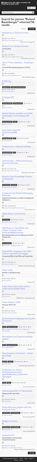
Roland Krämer (19, 245)
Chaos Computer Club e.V (11, 458)
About (21, 458)
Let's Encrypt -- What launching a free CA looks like (17, 162)
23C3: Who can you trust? (28, 58)
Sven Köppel (19, 448)
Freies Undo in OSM (11, 302)
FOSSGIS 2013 (31, 126)
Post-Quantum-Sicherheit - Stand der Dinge (17, 354)
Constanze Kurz (19, 40)
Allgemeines (6, 87)
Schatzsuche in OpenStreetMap (16, 147)
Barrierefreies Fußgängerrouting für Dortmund (18, 320)
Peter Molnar (8, 75)
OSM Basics (6, 413)
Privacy (16, 460)
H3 (14, 138)
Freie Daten (6, 185)
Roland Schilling (9, 208)
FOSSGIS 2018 (31, 314)
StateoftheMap (15, 413)
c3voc (21, 460)
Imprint (31, 458)
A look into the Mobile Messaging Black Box (17, 194)
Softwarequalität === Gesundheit (17, 391)
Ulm (4, 383)
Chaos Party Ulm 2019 (29, 387)
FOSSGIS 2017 (31, 224)
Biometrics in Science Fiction (15, 33)
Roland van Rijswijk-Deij (10, 264)
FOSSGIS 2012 (31, 109)
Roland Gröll (7, 364)
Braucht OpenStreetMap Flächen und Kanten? (17, 178)
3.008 (15, 122)
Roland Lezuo (17, 75)
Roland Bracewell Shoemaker (12, 171)
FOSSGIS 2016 (31, 189)
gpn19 (4, 361)
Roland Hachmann (9, 91)
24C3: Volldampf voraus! (28, 77)
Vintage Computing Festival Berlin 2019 (24, 449)
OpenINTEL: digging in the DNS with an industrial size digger (16, 252)
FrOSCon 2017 (31, 282)
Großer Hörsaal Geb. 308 (18, 87)
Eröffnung (6, 81)
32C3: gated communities (28, 172)
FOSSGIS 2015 (31, 156)
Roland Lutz (7, 296)
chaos (8, 383)
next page (31, 28)
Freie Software (7, 243)
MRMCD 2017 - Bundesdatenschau (25, 298)
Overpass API (8, 97)
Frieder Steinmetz (20, 208)
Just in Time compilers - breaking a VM (18, 64)
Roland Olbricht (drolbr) (10, 187)
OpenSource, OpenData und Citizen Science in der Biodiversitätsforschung (15, 230)
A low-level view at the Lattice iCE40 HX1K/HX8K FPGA (16, 287)
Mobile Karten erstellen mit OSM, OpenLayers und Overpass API (17, 114)
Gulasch (10, 361)
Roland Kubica (8, 40)
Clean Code (7, 270)
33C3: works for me (30, 209)
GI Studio (13, 185)
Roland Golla (7, 280)
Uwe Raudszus (8, 329)
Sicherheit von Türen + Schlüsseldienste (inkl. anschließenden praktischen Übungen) (15, 373)
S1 (14, 152)
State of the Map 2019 (29, 417)
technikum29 (8, 435)
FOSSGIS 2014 (31, 142)
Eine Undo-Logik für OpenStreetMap (11, 131)
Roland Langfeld (9, 448)
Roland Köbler (8, 385)
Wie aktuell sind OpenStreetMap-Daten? (17, 338)
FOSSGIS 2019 (31, 332)
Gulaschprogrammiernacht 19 (27, 365)
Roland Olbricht (8, 107)
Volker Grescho (9, 245)
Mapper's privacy (10, 421)
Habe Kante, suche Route (13, 214)
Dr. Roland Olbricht (18, 329)
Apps (26, 458)
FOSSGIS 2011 (31, 93)
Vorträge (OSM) (7, 103)
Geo (4, 327)
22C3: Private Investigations (27, 42)
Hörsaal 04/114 (18, 103)
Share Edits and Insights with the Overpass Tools (16, 408)
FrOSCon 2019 (31, 403)
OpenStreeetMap (12, 327)
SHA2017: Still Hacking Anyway (26, 266)
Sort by (23, 28)
